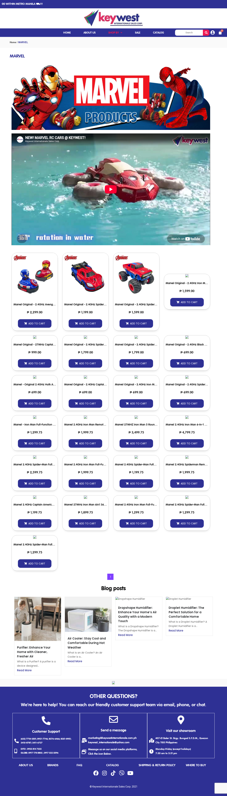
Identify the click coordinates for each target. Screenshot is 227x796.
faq (79, 765)
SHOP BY (113, 32)
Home (13, 42)
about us (26, 765)
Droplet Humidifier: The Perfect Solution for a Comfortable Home (186, 612)
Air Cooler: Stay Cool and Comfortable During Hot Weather (87, 642)
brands (52, 765)
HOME (67, 32)
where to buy (196, 765)
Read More (24, 670)
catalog (112, 765)
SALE (137, 32)
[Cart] (220, 32)
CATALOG (158, 32)
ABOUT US (90, 32)
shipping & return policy (157, 765)
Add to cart (36, 323)
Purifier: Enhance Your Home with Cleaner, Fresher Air (34, 651)
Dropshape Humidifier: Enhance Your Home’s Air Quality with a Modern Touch (137, 614)
